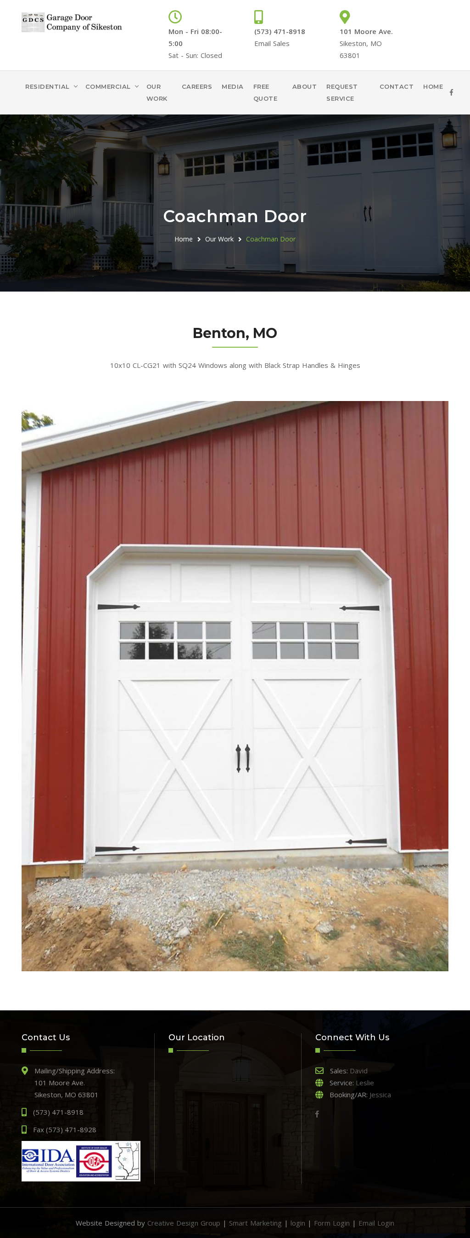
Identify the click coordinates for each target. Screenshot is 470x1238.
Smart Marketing (255, 1222)
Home (433, 86)
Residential (47, 86)
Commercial (108, 86)
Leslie (365, 1082)
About (304, 86)
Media (233, 86)
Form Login (332, 1222)
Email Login (376, 1222)
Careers (197, 86)
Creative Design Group (183, 1222)
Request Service (342, 92)
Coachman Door (271, 239)
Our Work (157, 92)
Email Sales (272, 43)
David (359, 1070)
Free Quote (265, 92)
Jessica (380, 1094)
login (298, 1222)
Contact (397, 86)
